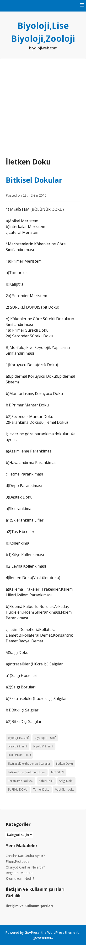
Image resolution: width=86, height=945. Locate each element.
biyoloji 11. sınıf (45, 738)
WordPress (55, 932)
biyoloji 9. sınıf (17, 746)
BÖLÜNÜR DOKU (19, 755)
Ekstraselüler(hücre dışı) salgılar (29, 764)
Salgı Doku (66, 781)
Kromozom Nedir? (20, 878)
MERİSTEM (57, 772)
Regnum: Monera (19, 872)
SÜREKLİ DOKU (17, 789)
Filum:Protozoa (17, 861)
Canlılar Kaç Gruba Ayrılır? (25, 855)
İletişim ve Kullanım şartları (29, 906)
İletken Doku (64, 764)
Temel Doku (41, 789)
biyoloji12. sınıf (43, 746)
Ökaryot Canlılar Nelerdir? (25, 867)
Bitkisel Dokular (34, 180)
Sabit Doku (46, 781)
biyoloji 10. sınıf (18, 738)
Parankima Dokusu (20, 781)
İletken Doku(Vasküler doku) (26, 772)
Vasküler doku (64, 789)
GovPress (32, 932)
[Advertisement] (43, 111)
